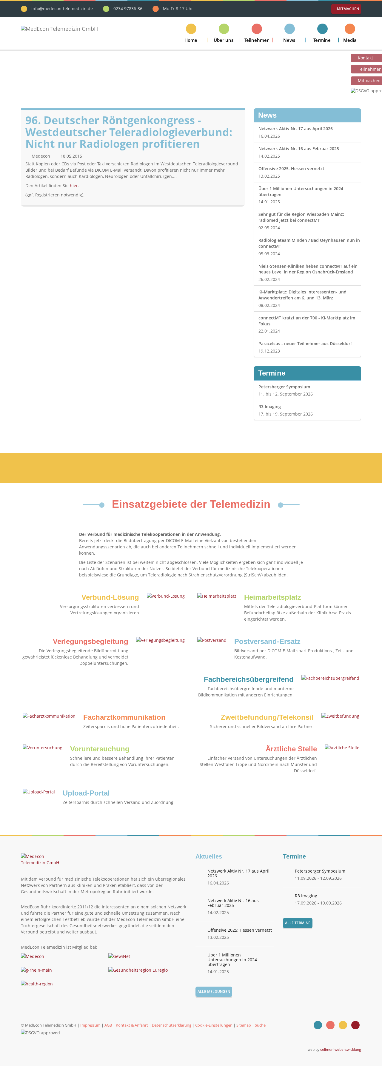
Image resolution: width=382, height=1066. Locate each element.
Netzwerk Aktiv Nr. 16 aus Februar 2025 (298, 148)
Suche (260, 1025)
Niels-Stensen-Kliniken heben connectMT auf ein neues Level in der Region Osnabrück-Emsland (308, 269)
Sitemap (243, 1025)
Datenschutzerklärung (171, 1025)
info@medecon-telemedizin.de (62, 8)
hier (74, 185)
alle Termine (297, 922)
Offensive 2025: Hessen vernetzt (291, 168)
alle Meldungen (214, 991)
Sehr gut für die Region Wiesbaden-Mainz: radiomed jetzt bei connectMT (301, 217)
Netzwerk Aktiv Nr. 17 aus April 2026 (295, 128)
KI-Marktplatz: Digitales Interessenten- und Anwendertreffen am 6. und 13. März (302, 295)
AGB (108, 1025)
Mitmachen (347, 8)
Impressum (90, 1025)
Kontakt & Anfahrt (132, 1025)
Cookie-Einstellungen (213, 1025)
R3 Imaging (269, 406)
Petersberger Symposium (284, 387)
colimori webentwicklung (340, 1049)
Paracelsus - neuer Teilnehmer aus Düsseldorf (305, 343)
